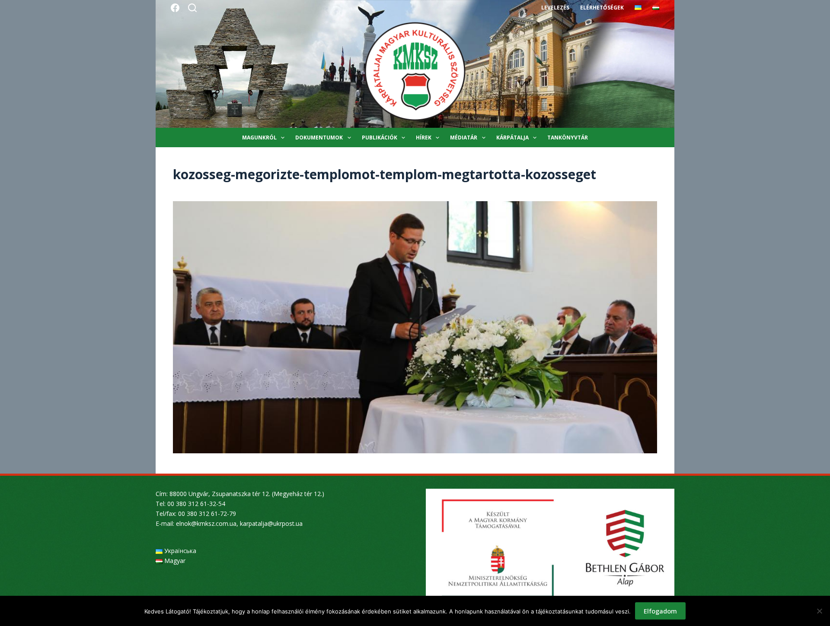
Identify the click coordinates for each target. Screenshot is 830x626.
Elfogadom (660, 611)
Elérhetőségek (602, 7)
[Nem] (819, 611)
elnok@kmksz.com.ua (206, 523)
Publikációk (379, 137)
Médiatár (463, 137)
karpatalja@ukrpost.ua (271, 523)
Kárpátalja (512, 137)
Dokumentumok (319, 137)
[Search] (192, 7)
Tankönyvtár (567, 137)
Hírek (423, 137)
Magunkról (259, 137)
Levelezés (555, 7)
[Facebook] (175, 7)
